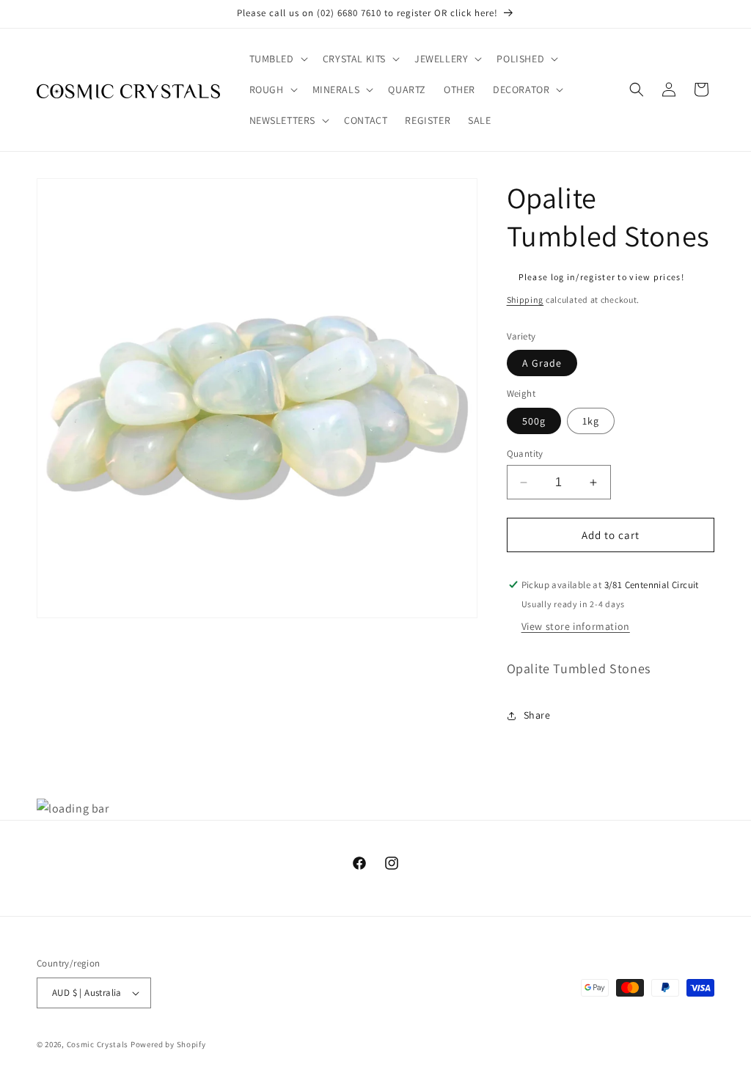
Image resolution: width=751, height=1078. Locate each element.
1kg (590, 421)
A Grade (542, 363)
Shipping (525, 299)
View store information (575, 626)
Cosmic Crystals (98, 1044)
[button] (277, 58)
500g (534, 421)
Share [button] (537, 715)
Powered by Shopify (168, 1044)
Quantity (525, 453)
